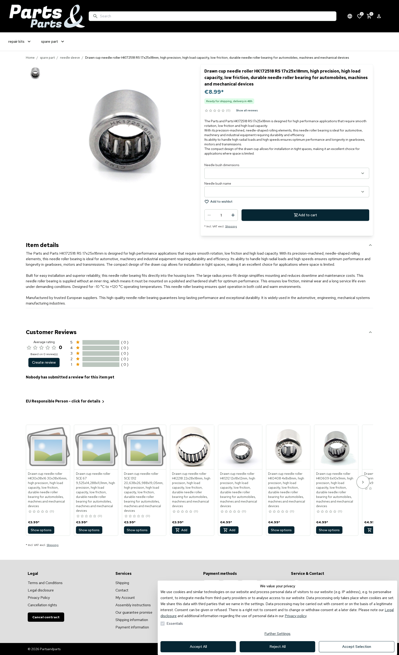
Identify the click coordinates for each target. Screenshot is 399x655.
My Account (125, 597)
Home (30, 57)
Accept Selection (356, 646)
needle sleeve (70, 57)
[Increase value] (233, 215)
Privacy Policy (39, 597)
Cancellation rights (42, 605)
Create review (44, 362)
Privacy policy (295, 615)
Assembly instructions (133, 605)
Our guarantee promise (133, 612)
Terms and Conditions (45, 582)
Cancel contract (46, 617)
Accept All (198, 646)
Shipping (231, 226)
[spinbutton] (221, 215)
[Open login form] (379, 16)
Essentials (174, 623)
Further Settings (277, 633)
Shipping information (131, 619)
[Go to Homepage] (47, 16)
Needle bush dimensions (221, 165)
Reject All (277, 646)
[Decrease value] (209, 215)
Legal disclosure (41, 590)
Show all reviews (247, 110)
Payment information (132, 627)
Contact (121, 590)
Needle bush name (217, 183)
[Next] (363, 482)
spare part (47, 57)
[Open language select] (349, 16)
